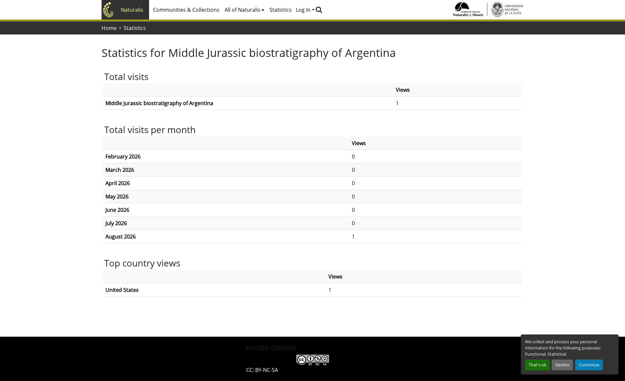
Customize (589, 365)
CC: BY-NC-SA (262, 370)
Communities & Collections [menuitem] (186, 9)
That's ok (537, 365)
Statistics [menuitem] (281, 9)
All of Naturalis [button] (242, 9)
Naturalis (132, 9)
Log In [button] (304, 9)
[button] (319, 10)
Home (109, 28)
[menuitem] (244, 9)
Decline (562, 365)
